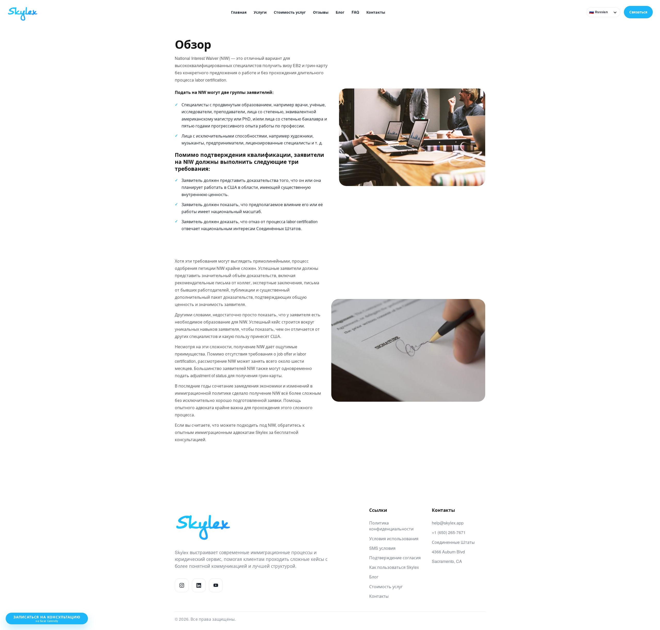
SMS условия (382, 548)
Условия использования (393, 539)
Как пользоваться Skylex (394, 567)
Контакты (375, 12)
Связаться (638, 12)
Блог (340, 12)
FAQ (355, 12)
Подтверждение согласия (395, 558)
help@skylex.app (448, 523)
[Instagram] (182, 585)
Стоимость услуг (290, 12)
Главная (238, 12)
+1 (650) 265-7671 (449, 532)
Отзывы (320, 12)
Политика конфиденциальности (391, 526)
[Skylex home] (26, 12)
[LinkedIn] (199, 585)
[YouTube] (216, 585)
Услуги (260, 12)
